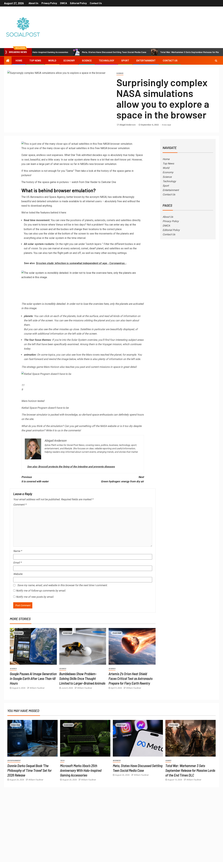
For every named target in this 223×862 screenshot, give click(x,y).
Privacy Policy (49, 3)
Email (17, 562)
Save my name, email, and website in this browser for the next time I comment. (62, 585)
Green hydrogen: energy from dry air (122, 479)
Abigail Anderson (127, 125)
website (117, 196)
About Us (33, 3)
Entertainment (146, 60)
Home (19, 60)
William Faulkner (37, 688)
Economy (69, 60)
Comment (19, 504)
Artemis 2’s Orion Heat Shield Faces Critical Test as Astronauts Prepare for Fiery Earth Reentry (130, 678)
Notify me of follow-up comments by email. (41, 590)
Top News (35, 60)
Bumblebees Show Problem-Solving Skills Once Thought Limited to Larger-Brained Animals (82, 678)
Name (17, 551)
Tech (62, 760)
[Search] (216, 61)
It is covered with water (35, 479)
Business (116, 760)
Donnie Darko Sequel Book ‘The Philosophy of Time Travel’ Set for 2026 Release (29, 770)
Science (87, 60)
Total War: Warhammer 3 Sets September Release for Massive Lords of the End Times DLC (190, 770)
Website (17, 574)
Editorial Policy (78, 3)
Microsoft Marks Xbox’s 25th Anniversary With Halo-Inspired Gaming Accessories (80, 770)
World (52, 60)
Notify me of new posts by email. (35, 596)
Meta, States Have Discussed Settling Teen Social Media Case (94, 52)
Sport (125, 60)
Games (168, 760)
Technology (106, 60)
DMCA (63, 3)
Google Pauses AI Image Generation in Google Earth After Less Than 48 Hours (33, 678)
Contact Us (96, 3)
